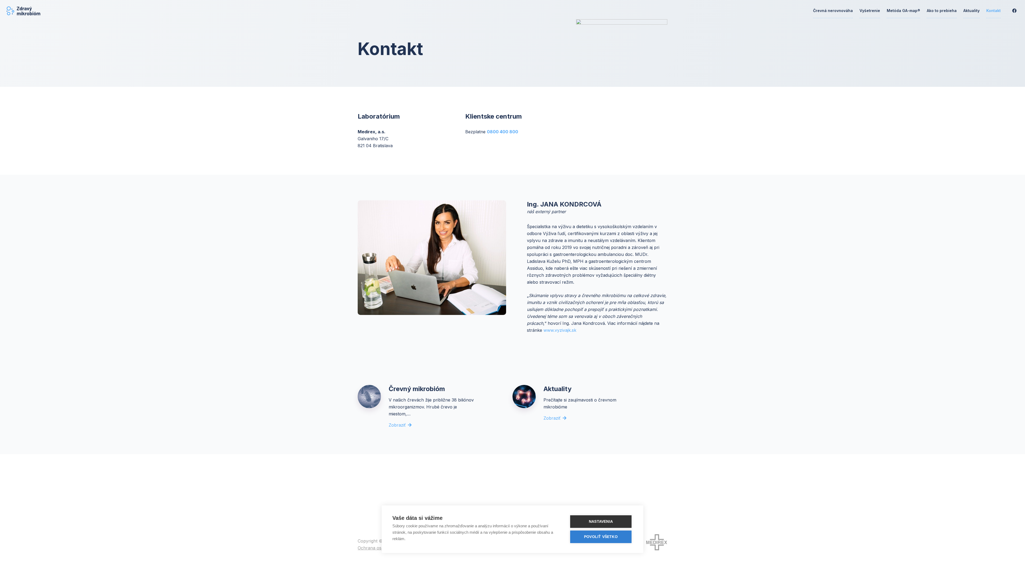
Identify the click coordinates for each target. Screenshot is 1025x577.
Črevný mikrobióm (417, 389)
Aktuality (557, 389)
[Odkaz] (23, 10)
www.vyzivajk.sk (559, 330)
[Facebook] (1014, 10)
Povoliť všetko (601, 537)
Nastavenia (601, 522)
